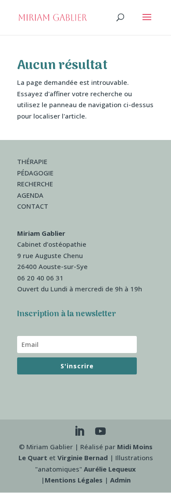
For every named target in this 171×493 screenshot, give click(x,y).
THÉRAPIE (32, 161)
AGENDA (30, 195)
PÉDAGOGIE (35, 172)
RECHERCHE (35, 183)
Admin (120, 480)
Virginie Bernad (82, 457)
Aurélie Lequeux (110, 469)
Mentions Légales (74, 480)
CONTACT (32, 206)
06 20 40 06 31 (40, 277)
